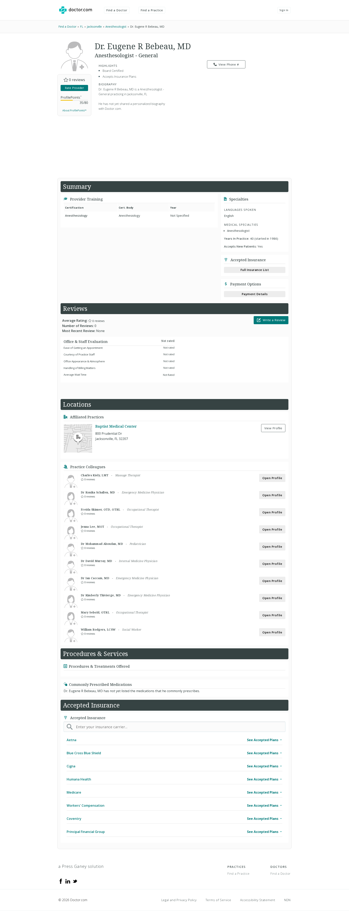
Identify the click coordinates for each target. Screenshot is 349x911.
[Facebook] (60, 881)
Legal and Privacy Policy (179, 900)
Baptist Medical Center (116, 426)
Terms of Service (218, 900)
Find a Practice (152, 10)
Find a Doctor (116, 10)
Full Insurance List (255, 270)
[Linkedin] (67, 881)
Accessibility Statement (257, 900)
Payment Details (255, 294)
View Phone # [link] (229, 64)
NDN (287, 900)
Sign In (284, 10)
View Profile (273, 428)
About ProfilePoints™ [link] (74, 110)
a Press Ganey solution (81, 866)
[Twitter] (75, 881)
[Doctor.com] (75, 10)
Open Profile (272, 478)
